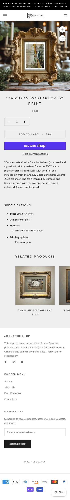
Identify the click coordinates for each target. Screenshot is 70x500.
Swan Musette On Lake (35, 310)
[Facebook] (5, 362)
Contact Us (10, 399)
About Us (9, 387)
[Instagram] (14, 362)
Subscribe (18, 444)
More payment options (35, 154)
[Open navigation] (5, 15)
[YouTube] (22, 362)
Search (8, 381)
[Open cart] (65, 15)
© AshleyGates (35, 461)
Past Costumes (12, 393)
